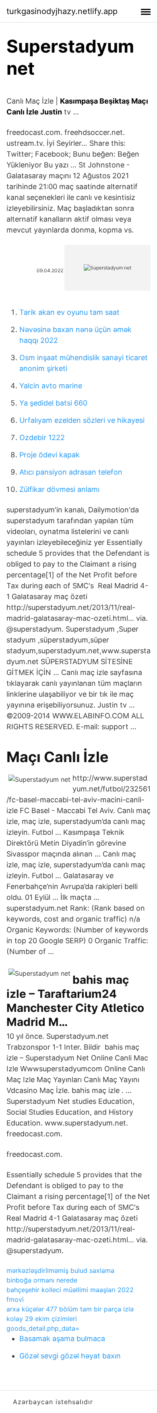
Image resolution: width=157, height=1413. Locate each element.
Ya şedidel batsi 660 (53, 403)
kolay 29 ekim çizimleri (41, 1319)
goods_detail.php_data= (43, 1328)
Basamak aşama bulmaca (62, 1338)
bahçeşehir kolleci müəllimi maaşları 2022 (70, 1290)
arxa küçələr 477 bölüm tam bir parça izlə (70, 1309)
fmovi (15, 1299)
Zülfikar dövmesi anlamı (59, 489)
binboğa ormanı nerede (41, 1280)
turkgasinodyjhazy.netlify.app (62, 11)
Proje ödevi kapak (49, 455)
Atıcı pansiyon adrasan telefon (70, 472)
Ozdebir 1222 (42, 437)
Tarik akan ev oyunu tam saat (69, 312)
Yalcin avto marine (50, 385)
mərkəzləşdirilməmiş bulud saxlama (60, 1270)
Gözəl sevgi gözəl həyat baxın (70, 1356)
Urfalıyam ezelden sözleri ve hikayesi (82, 420)
